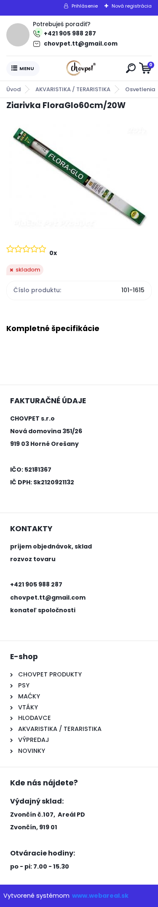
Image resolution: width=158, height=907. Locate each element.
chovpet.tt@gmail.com (81, 44)
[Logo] (81, 68)
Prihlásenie (85, 6)
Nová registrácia (132, 6)
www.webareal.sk (100, 895)
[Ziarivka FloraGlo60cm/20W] (79, 176)
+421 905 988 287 (70, 34)
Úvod (13, 89)
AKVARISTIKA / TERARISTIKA (72, 89)
